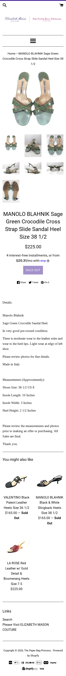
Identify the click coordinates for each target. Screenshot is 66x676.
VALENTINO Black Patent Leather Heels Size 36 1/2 (16, 502)
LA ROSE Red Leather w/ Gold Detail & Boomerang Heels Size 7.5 (16, 573)
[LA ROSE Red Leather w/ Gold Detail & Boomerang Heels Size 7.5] (16, 545)
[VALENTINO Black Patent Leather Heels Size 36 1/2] (16, 479)
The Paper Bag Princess (38, 650)
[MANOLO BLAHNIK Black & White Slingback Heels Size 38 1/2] (49, 479)
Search (7, 619)
